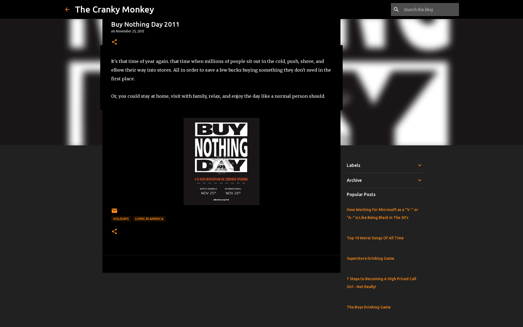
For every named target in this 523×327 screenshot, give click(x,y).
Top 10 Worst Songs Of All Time (375, 238)
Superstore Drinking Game (370, 258)
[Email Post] (114, 213)
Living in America (149, 219)
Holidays (121, 219)
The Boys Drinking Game (369, 307)
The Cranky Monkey (114, 9)
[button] (114, 42)
